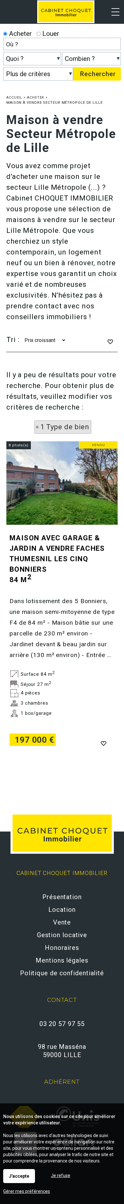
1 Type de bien (65, 427)
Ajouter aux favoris (103, 742)
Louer (50, 33)
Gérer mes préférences (26, 1191)
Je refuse (60, 1175)
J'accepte (19, 1176)
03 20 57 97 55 (62, 1024)
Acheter (19, 33)
